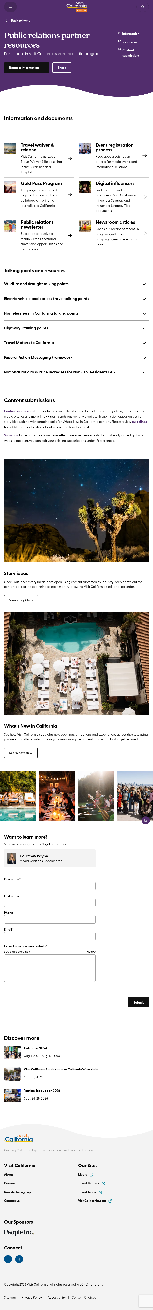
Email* (9, 929)
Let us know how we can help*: (26, 946)
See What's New (20, 753)
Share (62, 67)
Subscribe (11, 435)
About (8, 1174)
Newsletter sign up (17, 1192)
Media (83, 1174)
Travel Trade (87, 1192)
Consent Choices (83, 1297)
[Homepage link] (76, 7)
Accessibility (57, 1297)
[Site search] (142, 7)
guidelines (139, 421)
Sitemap (10, 1297)
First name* (12, 879)
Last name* (12, 896)
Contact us (12, 1200)
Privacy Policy (32, 1297)
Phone (8, 912)
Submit (138, 1002)
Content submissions (19, 411)
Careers (10, 1183)
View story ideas (21, 600)
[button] (10, 7)
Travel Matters (89, 1183)
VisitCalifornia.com (92, 1200)
